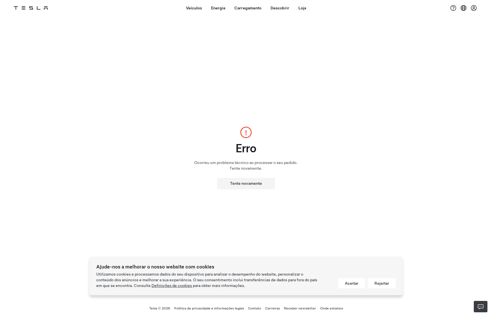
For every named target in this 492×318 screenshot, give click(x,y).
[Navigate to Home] (30, 8)
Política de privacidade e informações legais (209, 308)
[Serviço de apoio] (453, 8)
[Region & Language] (463, 8)
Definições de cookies (171, 285)
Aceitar (351, 283)
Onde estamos (331, 308)
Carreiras (272, 308)
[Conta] (473, 8)
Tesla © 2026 (159, 308)
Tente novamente (246, 183)
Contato (254, 308)
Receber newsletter (300, 308)
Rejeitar (381, 283)
